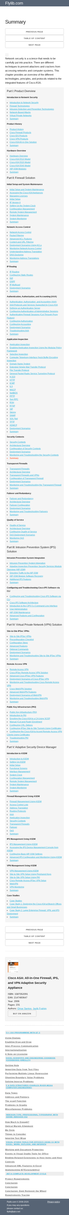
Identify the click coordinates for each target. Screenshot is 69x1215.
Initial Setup (15, 199)
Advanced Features (18, 646)
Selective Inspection (19, 354)
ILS (11, 386)
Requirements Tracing (17, 1195)
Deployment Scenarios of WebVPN (26, 695)
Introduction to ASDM (19, 759)
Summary (14, 119)
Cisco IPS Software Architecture (24, 603)
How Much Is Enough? (17, 1122)
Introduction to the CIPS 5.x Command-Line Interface (33, 606)
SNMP (13, 415)
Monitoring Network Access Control (26, 248)
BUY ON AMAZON (22, 1014)
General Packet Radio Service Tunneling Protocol (32, 373)
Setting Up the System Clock (23, 206)
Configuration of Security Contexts (25, 448)
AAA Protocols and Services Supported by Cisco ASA (34, 305)
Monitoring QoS (17, 538)
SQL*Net (14, 419)
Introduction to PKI (18, 715)
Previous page (34, 32)
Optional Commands (19, 649)
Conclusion (11, 1183)
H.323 (12, 377)
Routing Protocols (18, 811)
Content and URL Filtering (21, 242)
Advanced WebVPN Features (23, 692)
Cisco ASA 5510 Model (20, 159)
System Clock (16, 775)
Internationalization (16, 1050)
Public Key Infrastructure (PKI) (23, 712)
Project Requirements (17, 1179)
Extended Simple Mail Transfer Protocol (28, 367)
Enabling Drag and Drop (18, 1042)
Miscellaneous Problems (18, 1109)
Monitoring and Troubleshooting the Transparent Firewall (35, 485)
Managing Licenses (19, 196)
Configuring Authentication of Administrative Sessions (34, 311)
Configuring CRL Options (21, 725)
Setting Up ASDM (17, 762)
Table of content (34, 38)
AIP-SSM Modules (18, 169)
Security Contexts (18, 442)
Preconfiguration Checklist (22, 639)
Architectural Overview (20, 445)
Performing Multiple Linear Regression (26, 1073)
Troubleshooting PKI (19, 738)
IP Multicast (15, 285)
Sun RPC (14, 399)
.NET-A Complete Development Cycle (26, 1174)
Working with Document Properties (24, 1150)
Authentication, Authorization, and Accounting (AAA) (33, 302)
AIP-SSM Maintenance (20, 612)
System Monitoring (18, 218)
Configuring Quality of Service (23, 532)
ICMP (12, 383)
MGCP (13, 390)
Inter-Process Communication (21, 1046)
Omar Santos (24, 1008)
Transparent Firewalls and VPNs (24, 475)
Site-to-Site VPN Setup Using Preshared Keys (30, 874)
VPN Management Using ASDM (24, 871)
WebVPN (14, 884)
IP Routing (14, 272)
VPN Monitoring (17, 887)
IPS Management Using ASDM (24, 844)
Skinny (13, 412)
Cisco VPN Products (19, 139)
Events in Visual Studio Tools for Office (27, 1154)
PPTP (12, 396)
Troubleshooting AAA (19, 331)
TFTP (12, 422)
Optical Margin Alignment (19, 1126)
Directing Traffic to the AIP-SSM (24, 573)
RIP (11, 278)
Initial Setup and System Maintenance (27, 189)
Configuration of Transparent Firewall (27, 478)
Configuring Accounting (20, 324)
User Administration (18, 609)
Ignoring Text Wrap (15, 1138)
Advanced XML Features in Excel (23, 1166)
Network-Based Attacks (20, 112)
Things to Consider (15, 1134)
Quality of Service (18, 525)
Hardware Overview (19, 156)
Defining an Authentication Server (25, 308)
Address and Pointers (17, 1097)
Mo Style (10, 1130)
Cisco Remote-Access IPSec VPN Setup (28, 880)
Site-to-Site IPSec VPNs (20, 636)
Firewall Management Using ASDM (26, 801)
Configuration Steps (19, 643)
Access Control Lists (19, 805)
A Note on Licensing (16, 1054)
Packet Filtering (17, 235)
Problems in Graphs (16, 1105)
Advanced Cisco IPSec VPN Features (27, 676)
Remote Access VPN (19, 669)
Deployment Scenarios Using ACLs (26, 245)
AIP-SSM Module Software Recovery (26, 576)
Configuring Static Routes (21, 275)
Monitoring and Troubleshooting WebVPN (29, 698)
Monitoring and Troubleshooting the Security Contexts (34, 455)
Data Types (11, 1093)
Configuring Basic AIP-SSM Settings (26, 854)
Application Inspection (20, 344)
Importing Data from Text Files (22, 1069)
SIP (11, 409)
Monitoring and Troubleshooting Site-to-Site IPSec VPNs (35, 656)
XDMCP (13, 425)
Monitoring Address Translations (24, 258)
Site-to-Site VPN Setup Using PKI (25, 877)
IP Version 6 (15, 202)
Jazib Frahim (40, 1008)
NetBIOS (14, 393)
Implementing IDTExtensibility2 (22, 1170)
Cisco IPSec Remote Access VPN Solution (29, 673)
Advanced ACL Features (21, 239)
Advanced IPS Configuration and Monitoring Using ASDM (36, 857)
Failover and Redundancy (21, 498)
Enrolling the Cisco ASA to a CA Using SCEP (30, 718)
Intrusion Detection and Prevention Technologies (32, 109)
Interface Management (20, 771)
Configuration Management (22, 209)
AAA (12, 814)
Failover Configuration (20, 505)
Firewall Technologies (20, 106)
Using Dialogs (13, 1038)
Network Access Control (20, 232)
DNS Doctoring (16, 255)
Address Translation (19, 808)
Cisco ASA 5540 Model (20, 166)
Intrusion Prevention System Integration (27, 563)
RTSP (12, 406)
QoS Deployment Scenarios (22, 535)
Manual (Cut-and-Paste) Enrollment (26, 722)
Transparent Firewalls (19, 469)
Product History (17, 129)
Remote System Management (23, 212)
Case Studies (16, 901)
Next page (35, 45)
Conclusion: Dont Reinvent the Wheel (25, 1191)
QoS (12, 830)
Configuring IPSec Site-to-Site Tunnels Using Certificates (35, 728)
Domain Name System (20, 364)
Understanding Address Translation (26, 251)
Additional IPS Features (20, 579)
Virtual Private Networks (20, 115)
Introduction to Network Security (24, 102)
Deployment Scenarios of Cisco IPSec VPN (29, 679)
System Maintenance (19, 215)
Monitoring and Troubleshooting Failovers (29, 511)
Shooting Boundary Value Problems (24, 1077)
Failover (13, 827)
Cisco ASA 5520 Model (20, 162)
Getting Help (12, 1065)
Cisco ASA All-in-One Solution (23, 142)
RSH (12, 402)
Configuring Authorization (21, 321)
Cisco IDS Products (18, 136)
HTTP (12, 380)
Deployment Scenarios (20, 288)
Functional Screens (18, 768)
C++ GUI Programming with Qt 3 (23, 1032)
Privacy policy (53, 1202)
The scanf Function (15, 1101)
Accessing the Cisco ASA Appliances (26, 193)
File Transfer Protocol (19, 370)
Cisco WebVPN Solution (21, 689)
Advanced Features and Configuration (27, 615)
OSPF (12, 281)
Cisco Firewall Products (20, 132)
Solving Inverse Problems (19, 1081)
